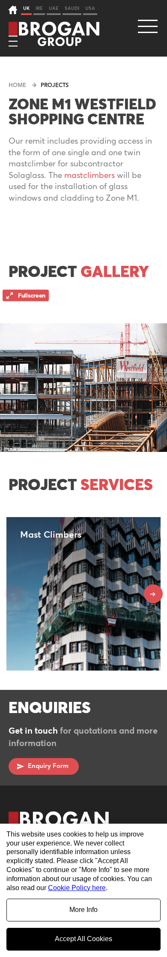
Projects (55, 85)
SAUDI (72, 8)
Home (17, 85)
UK (26, 8)
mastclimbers (89, 176)
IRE (39, 8)
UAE (54, 8)
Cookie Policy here (77, 887)
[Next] (153, 593)
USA (90, 8)
